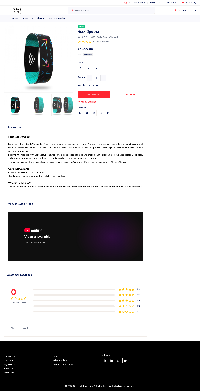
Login (181, 10)
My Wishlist (10, 365)
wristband (88, 55)
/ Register (190, 10)
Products (26, 18)
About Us (41, 18)
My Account (10, 356)
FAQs (55, 356)
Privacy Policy (60, 360)
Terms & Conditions (63, 365)
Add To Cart (94, 95)
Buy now (130, 95)
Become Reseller (57, 18)
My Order (9, 360)
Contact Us (10, 373)
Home (15, 18)
